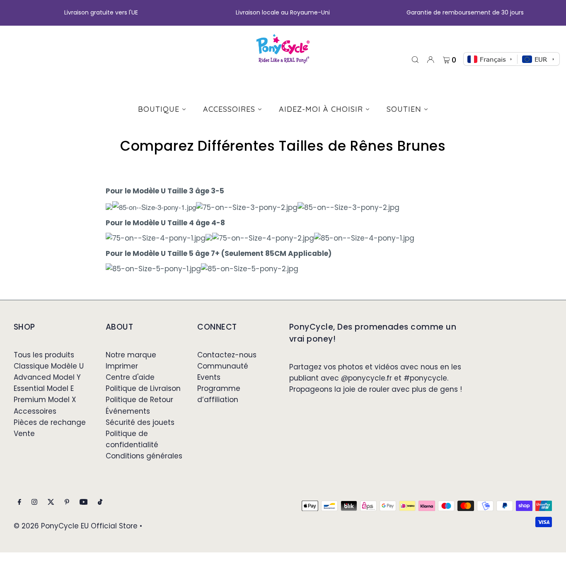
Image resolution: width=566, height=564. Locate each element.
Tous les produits (44, 355)
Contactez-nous (226, 355)
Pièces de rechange (50, 422)
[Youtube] (84, 502)
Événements (128, 411)
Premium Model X (45, 400)
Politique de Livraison (143, 388)
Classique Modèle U (49, 366)
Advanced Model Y (47, 377)
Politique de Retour (139, 400)
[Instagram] (34, 502)
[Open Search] (415, 59)
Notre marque (131, 355)
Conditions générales (144, 456)
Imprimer (122, 366)
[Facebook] (19, 502)
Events (208, 377)
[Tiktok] (100, 502)
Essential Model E (44, 388)
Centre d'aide (130, 377)
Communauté (222, 366)
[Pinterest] (67, 502)
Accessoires (35, 411)
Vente (24, 434)
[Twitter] (51, 502)
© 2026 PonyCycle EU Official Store (76, 526)
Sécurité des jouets (140, 422)
